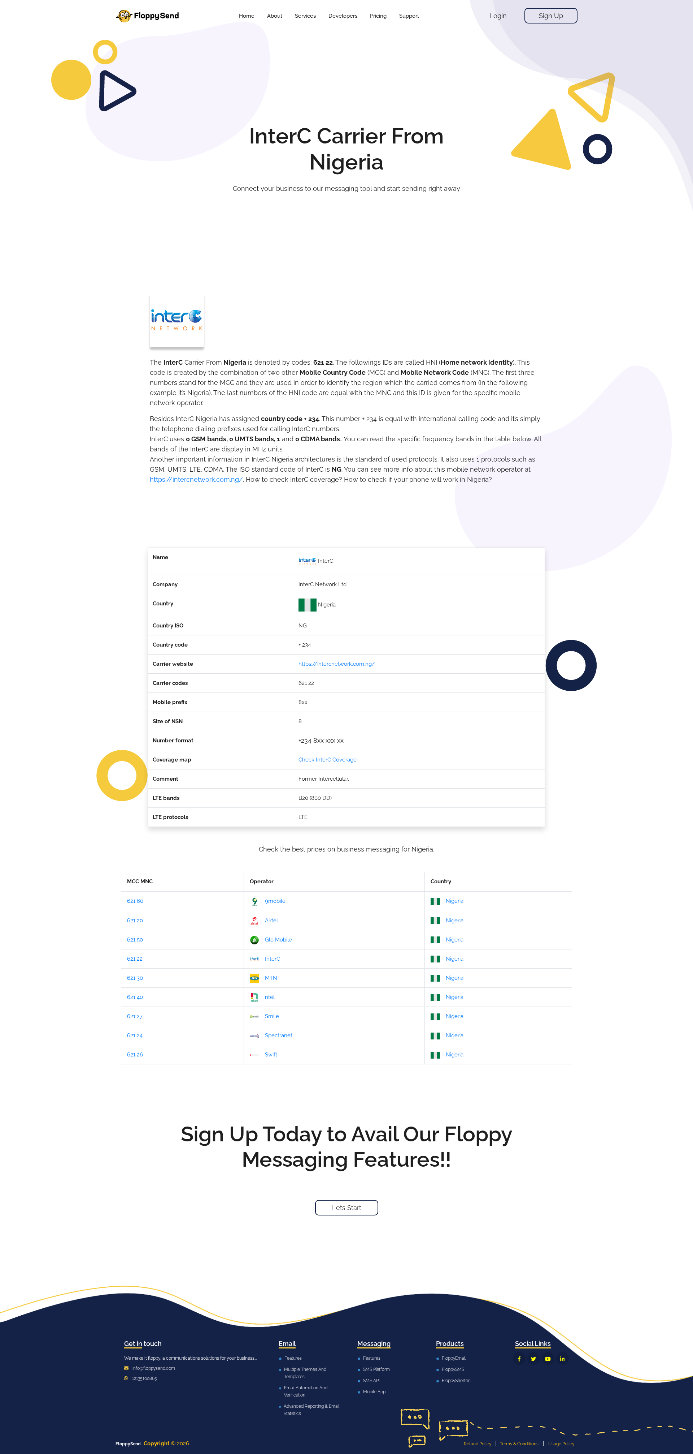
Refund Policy (478, 1443)
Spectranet (278, 1035)
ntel (270, 997)
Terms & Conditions (519, 1443)
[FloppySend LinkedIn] (562, 1358)
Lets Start (346, 1207)
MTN (271, 978)
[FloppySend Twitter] (533, 1358)
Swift (271, 1054)
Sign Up (551, 16)
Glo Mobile (278, 939)
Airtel (271, 920)
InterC (272, 959)
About (274, 16)
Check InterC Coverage (327, 759)
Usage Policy (561, 1443)
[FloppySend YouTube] (548, 1358)
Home (246, 16)
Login (498, 16)
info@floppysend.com (153, 1368)
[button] (305, 16)
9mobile (275, 901)
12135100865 (144, 1378)
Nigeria (454, 901)
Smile (272, 1016)
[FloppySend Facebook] (519, 1358)
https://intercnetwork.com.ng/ (196, 479)
